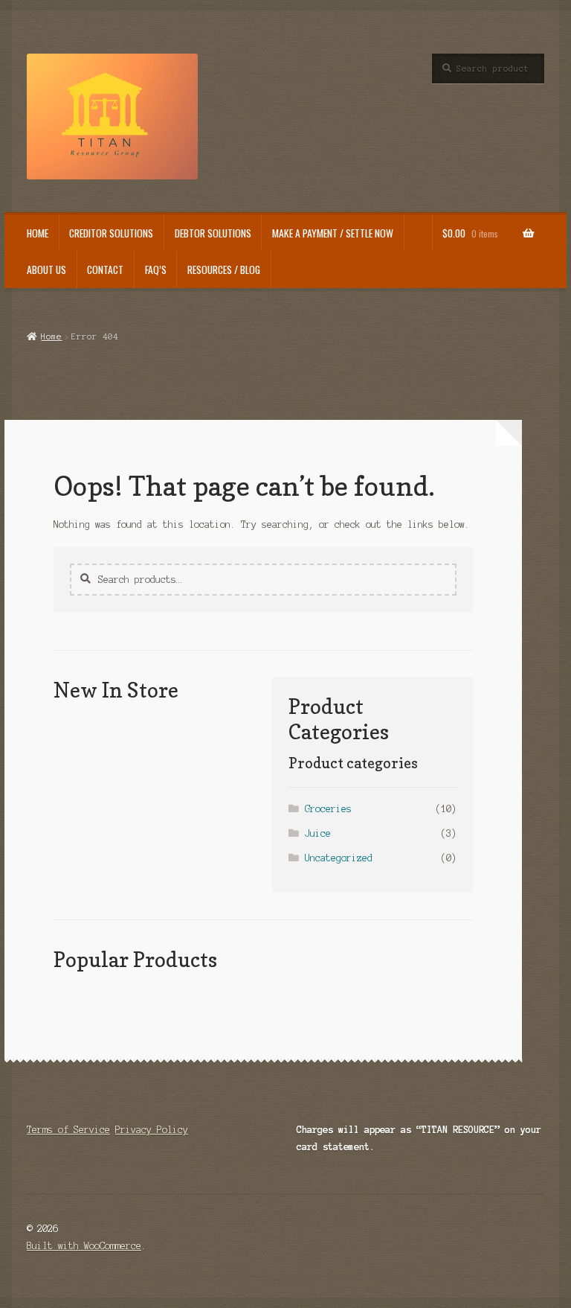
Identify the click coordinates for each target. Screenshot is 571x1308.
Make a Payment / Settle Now (332, 233)
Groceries (328, 809)
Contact (105, 269)
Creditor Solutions (111, 233)
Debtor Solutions (213, 233)
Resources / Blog (223, 269)
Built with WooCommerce (84, 1246)
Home (51, 336)
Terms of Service (68, 1130)
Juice (318, 833)
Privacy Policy (151, 1130)
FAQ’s (156, 269)
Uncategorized (338, 858)
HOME (37, 233)
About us (46, 269)
